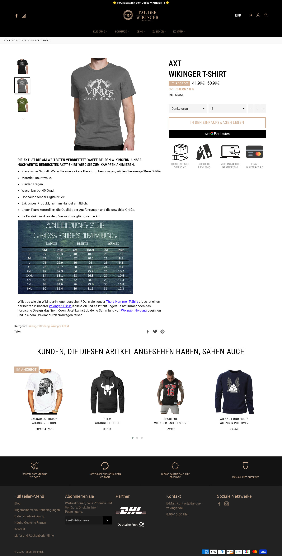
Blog (17, 503)
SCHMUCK (121, 31)
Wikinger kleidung (134, 310)
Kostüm (178, 31)
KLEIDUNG (99, 31)
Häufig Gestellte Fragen (30, 522)
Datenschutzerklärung (29, 516)
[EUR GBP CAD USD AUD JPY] (239, 15)
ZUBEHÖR (158, 31)
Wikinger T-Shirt (60, 326)
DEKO (140, 31)
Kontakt (19, 529)
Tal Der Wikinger (33, 551)
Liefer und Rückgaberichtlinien (34, 535)
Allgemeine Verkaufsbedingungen (37, 510)
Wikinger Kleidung (39, 326)
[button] (132, 438)
